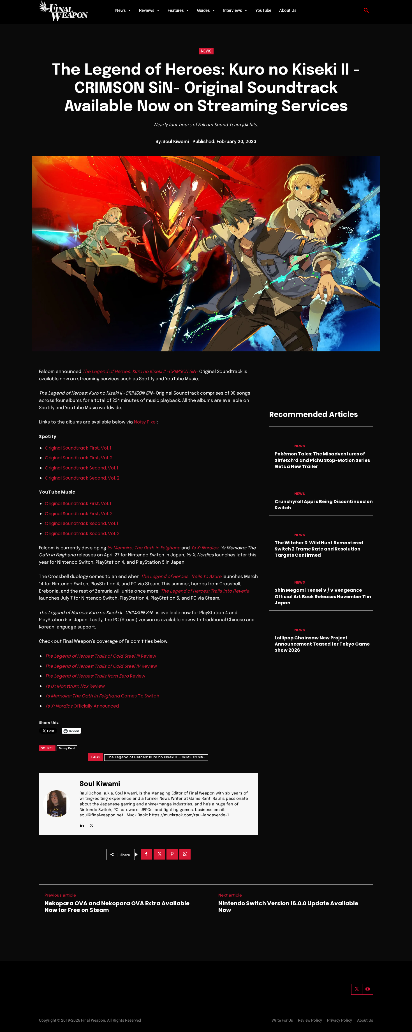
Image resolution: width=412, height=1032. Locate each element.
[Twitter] (356, 989)
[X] (91, 824)
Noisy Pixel (145, 422)
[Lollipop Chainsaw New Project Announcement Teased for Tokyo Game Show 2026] (279, 624)
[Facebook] (146, 854)
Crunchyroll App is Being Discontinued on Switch (324, 504)
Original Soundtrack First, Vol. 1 (78, 448)
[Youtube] (367, 989)
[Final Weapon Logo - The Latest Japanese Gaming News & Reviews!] (70, 10)
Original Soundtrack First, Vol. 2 (78, 458)
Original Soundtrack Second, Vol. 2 (82, 478)
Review (100, 656)
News (206, 51)
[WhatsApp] (185, 854)
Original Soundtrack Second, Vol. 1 (81, 468)
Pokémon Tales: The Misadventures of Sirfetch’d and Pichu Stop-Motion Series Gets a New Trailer (322, 460)
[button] (366, 10)
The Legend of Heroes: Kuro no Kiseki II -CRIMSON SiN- (156, 757)
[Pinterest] (172, 854)
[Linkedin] (82, 824)
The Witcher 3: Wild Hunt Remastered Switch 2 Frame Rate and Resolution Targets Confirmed (319, 549)
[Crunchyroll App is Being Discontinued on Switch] (279, 488)
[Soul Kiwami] (60, 803)
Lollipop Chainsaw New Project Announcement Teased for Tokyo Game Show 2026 (322, 644)
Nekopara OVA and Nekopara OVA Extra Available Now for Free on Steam (117, 906)
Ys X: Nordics (204, 548)
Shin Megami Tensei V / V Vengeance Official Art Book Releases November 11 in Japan (323, 596)
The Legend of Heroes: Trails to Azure (181, 576)
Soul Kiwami (176, 141)
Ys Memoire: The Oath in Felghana (143, 548)
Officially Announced (82, 706)
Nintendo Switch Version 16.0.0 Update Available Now (288, 906)
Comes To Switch (102, 696)
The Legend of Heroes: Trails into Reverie (205, 591)
